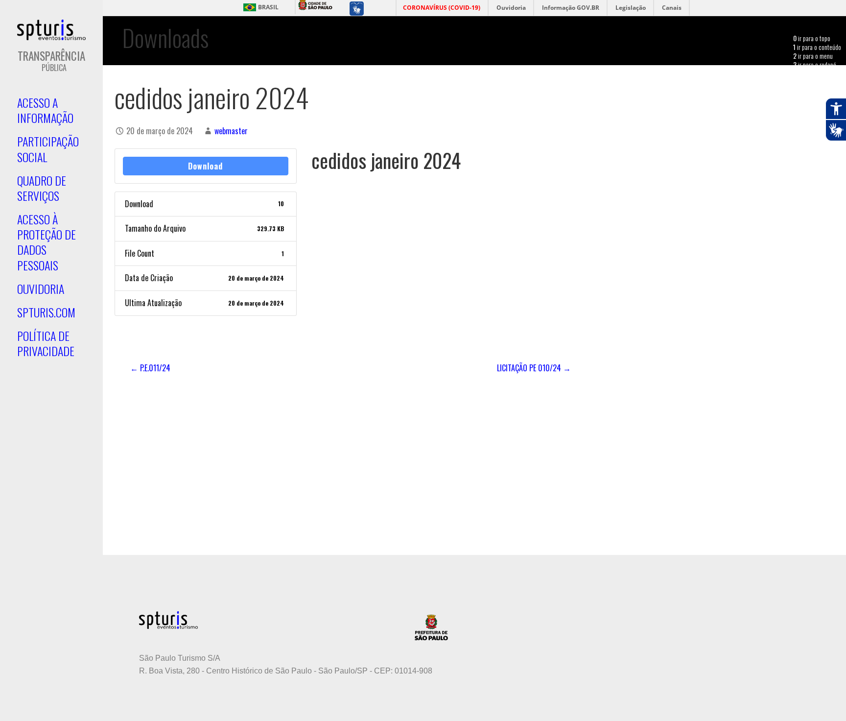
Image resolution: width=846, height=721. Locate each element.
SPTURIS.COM (46, 312)
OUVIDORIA (40, 288)
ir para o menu (813, 55)
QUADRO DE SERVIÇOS (41, 187)
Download (205, 166)
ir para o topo (811, 38)
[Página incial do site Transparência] (51, 30)
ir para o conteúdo (817, 47)
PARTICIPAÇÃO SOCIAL (48, 148)
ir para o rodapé (814, 64)
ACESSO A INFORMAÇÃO (45, 110)
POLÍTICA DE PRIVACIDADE (45, 343)
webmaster (231, 131)
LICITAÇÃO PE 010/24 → (534, 368)
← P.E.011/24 (150, 368)
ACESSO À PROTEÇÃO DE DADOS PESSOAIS (46, 242)
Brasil (268, 7)
